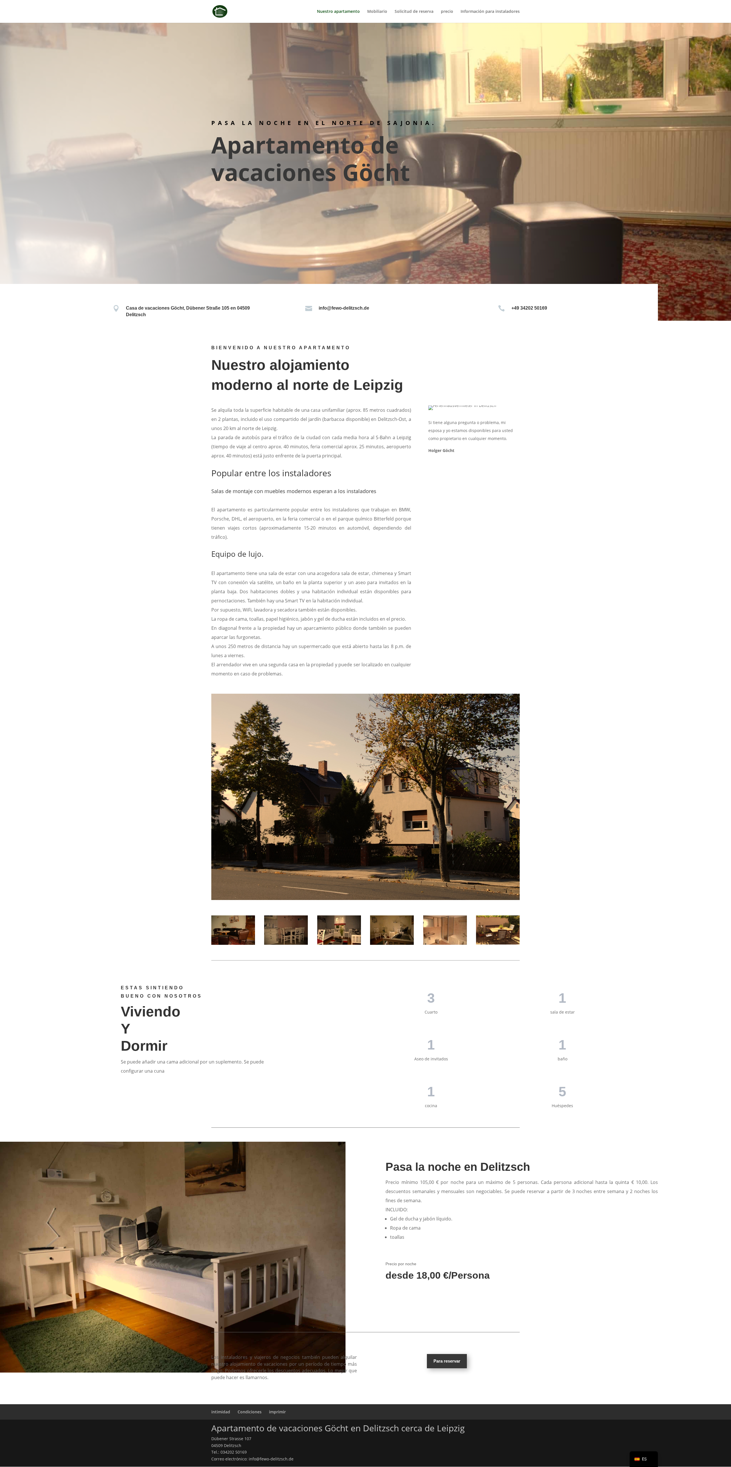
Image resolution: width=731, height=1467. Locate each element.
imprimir (277, 1411)
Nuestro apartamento (338, 11)
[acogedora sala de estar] (233, 930)
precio (447, 11)
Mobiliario (377, 11)
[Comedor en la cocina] (286, 930)
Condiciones (250, 1411)
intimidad (220, 1411)
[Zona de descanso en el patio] (498, 930)
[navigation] (644, 1459)
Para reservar (446, 1361)
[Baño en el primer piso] (445, 930)
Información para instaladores (490, 11)
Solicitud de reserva (414, 11)
